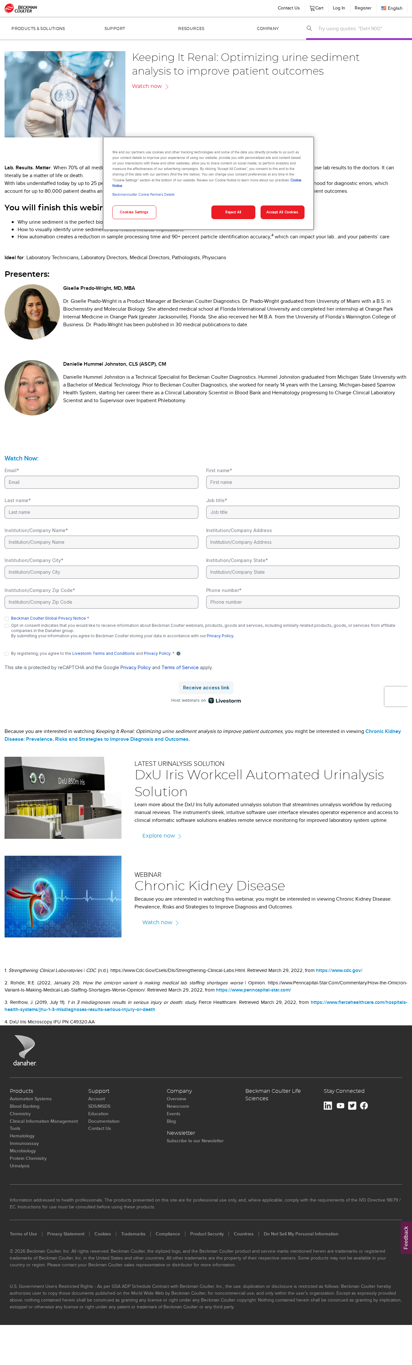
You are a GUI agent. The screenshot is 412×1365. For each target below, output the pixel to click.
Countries (244, 1234)
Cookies (102, 1234)
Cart (318, 6)
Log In (339, 8)
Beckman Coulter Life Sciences (273, 1095)
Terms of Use (23, 1234)
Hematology (22, 1136)
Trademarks (133, 1234)
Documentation (104, 1121)
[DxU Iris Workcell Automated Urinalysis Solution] (63, 797)
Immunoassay (24, 1143)
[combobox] (363, 28)
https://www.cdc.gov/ (339, 970)
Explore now (158, 835)
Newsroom (178, 1106)
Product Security (207, 1234)
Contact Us (289, 8)
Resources (191, 29)
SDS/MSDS (99, 1106)
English (395, 8)
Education (98, 1113)
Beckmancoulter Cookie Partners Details (143, 194)
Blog (171, 1121)
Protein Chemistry (28, 1158)
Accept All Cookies (282, 212)
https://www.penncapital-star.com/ (253, 989)
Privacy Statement (65, 1234)
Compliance (168, 1234)
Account (96, 1098)
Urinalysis (20, 1165)
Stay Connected (344, 1091)
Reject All (233, 212)
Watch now (147, 86)
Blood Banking (24, 1106)
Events (173, 1113)
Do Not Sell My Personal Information (301, 1234)
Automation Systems (31, 1098)
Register (363, 8)
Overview (176, 1098)
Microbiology (23, 1150)
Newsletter (181, 1133)
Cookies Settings (134, 212)
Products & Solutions (38, 29)
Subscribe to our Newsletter (195, 1140)
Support (115, 29)
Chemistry (20, 1113)
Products (21, 1091)
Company (268, 29)
